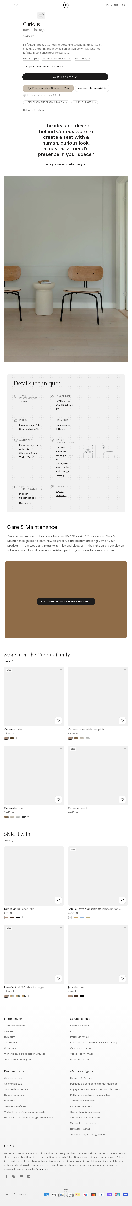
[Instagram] (13, 1176)
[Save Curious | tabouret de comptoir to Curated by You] (122, 720)
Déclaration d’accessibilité (85, 1112)
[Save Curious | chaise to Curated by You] (58, 720)
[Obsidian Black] (24, 996)
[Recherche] (124, 5)
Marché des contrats (16, 1089)
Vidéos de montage (82, 1054)
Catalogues (11, 1042)
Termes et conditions (82, 1101)
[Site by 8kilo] (24, 1194)
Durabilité (9, 1037)
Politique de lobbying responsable (90, 1095)
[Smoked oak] (12, 738)
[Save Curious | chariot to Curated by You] (122, 799)
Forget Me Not (19, 909)
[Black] (18, 917)
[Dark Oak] (12, 917)
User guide (25, 503)
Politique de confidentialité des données (93, 1084)
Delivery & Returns (34, 110)
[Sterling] (88, 738)
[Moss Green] (18, 996)
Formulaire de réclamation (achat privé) (93, 1042)
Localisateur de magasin (18, 1059)
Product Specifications (27, 496)
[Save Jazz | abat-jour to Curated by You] (122, 978)
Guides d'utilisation (81, 1048)
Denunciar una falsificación (85, 1117)
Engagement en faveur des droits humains (95, 1089)
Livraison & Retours (81, 1078)
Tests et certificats (15, 1106)
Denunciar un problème (83, 1123)
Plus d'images (82, 58)
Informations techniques (56, 58)
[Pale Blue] (82, 917)
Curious (13, 729)
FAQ (72, 1031)
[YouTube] (21, 1176)
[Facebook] (6, 1176)
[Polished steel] (70, 917)
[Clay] (88, 917)
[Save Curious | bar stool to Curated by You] (58, 799)
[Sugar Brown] (76, 738)
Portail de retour (79, 1037)
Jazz (76, 987)
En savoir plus (31, 58)
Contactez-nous (79, 1026)
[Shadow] (24, 817)
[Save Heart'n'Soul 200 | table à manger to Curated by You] (58, 978)
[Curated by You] (15, 5)
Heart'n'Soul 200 (24, 987)
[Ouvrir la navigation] (8, 5)
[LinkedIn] (28, 1176)
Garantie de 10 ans (81, 1106)
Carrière (9, 1031)
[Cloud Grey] (12, 996)
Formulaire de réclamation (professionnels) (29, 1117)
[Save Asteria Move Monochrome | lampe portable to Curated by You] (122, 900)
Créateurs (10, 1048)
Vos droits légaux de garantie (87, 1134)
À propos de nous (14, 1026)
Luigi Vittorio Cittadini (63, 427)
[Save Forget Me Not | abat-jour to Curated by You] (58, 900)
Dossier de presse (14, 1095)
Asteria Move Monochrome (94, 909)
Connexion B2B (13, 1084)
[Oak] (6, 738)
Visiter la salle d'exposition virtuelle (24, 1054)
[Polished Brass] (76, 917)
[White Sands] (82, 738)
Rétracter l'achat (80, 1059)
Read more (42, 1169)
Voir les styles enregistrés (92, 88)
